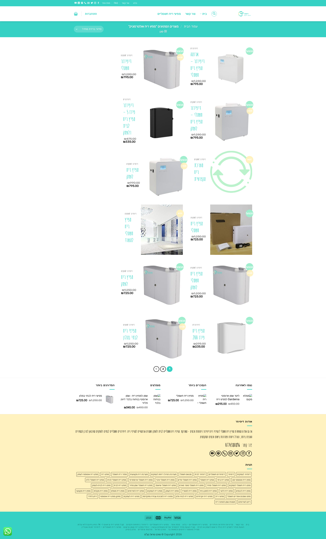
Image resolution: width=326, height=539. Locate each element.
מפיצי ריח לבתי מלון (184, 496)
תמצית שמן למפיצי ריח (225, 502)
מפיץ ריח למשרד (189, 491)
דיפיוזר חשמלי (126, 64)
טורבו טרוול (160, 529)
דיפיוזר (231, 474)
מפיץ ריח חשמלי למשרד (129, 229)
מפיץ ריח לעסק (132, 173)
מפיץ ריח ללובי (226, 491)
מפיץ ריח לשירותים (136, 491)
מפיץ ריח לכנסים (243, 491)
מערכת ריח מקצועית (200, 172)
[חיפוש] (214, 13)
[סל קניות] (76, 13)
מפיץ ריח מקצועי (83, 491)
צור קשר (125, 3)
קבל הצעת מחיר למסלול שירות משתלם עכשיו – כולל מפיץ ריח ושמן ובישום (159, 527)
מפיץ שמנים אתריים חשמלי (239, 496)
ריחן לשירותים (244, 502)
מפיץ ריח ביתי (223, 480)
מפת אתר (106, 3)
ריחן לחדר (92, 496)
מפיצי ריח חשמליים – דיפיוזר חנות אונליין (101, 527)
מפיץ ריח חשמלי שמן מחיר (140, 485)
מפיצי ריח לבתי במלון (130, 334)
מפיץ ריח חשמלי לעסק (197, 280)
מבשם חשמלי (186, 474)
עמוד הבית (191, 26)
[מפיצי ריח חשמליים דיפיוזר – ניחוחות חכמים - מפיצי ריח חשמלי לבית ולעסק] (237, 13)
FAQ (116, 3)
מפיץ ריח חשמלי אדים (187, 480)
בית (204, 13)
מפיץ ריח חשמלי (197, 227)
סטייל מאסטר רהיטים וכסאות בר (184, 529)
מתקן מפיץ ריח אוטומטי (110, 496)
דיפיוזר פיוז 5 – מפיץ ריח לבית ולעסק (129, 119)
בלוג (135, 3)
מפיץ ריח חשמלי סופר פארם (191, 485)
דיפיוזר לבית (200, 474)
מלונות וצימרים (145, 529)
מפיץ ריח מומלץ (117, 491)
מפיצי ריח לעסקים (131, 496)
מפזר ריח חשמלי (119, 474)
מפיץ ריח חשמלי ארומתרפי (141, 480)
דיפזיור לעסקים (244, 474)
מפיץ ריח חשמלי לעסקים (240, 485)
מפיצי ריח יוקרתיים (204, 496)
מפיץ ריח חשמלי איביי (165, 480)
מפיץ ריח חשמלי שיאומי (166, 485)
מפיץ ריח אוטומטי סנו (241, 480)
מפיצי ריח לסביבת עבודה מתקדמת (158, 496)
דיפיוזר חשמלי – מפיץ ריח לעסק (197, 118)
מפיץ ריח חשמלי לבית (116, 480)
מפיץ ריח (105, 474)
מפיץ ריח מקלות (101, 491)
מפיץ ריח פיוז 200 (199, 334)
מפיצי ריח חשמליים (169, 13)
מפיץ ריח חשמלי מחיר (216, 485)
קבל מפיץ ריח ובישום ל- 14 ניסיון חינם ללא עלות (101, 524)
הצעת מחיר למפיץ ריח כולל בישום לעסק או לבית (220, 527)
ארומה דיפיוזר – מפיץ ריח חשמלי (197, 64)
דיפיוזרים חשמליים (217, 474)
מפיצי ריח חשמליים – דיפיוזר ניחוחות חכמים (147, 524)
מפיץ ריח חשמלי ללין (95, 480)
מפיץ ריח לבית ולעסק (101, 485)
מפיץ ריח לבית (120, 485)
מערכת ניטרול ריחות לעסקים (163, 474)
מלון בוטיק (131, 529)
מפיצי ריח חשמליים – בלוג (195, 524)
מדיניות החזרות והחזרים (221, 524)
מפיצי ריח (220, 496)
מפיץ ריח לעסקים (154, 491)
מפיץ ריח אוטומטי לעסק (87, 474)
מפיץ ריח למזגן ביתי (208, 491)
